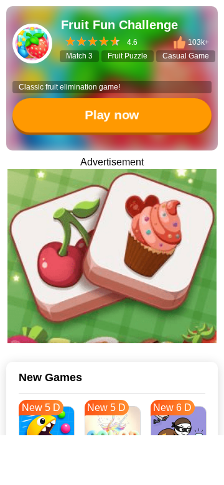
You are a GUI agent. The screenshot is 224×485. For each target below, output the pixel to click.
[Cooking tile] (112, 256)
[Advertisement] (112, 469)
